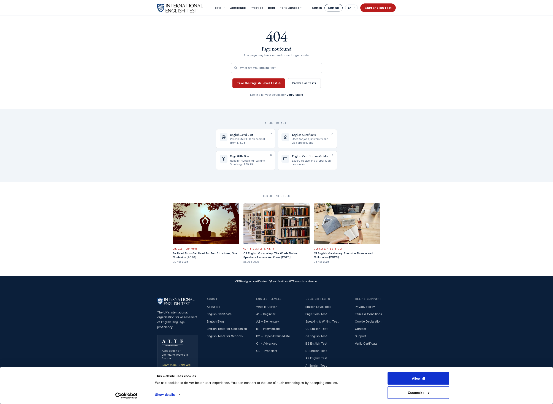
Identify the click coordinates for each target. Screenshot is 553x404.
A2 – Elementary (267, 321)
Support (360, 336)
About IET (213, 307)
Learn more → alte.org (176, 365)
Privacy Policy (365, 307)
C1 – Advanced (266, 343)
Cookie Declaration (368, 321)
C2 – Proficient (266, 351)
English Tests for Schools (225, 336)
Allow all (418, 378)
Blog (271, 8)
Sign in (317, 8)
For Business (289, 8)
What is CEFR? (266, 307)
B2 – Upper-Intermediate (273, 336)
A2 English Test (316, 358)
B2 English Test (316, 343)
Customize (416, 392)
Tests (217, 8)
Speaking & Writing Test (321, 321)
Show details (165, 394)
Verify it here (295, 95)
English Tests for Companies (227, 329)
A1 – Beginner (265, 314)
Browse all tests (304, 83)
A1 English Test (316, 365)
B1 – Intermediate (268, 329)
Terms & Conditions (368, 314)
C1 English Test (316, 336)
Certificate (238, 8)
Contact (360, 329)
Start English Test (378, 8)
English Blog (215, 321)
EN (349, 8)
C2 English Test (316, 329)
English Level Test (318, 307)
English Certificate (219, 314)
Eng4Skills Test (316, 314)
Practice (257, 8)
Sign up (333, 8)
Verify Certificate (366, 343)
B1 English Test (316, 351)
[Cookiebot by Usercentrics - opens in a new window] (126, 395)
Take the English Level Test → (259, 83)
